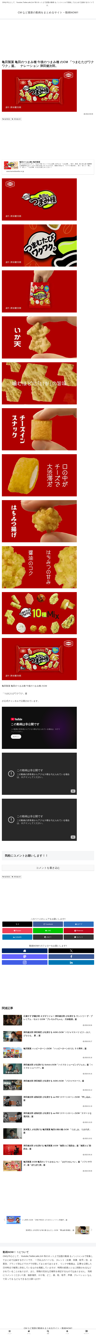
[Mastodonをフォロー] (25, 956)
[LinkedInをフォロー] (71, 962)
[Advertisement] (48, 40)
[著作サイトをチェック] (25, 950)
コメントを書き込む (48, 867)
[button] (48, 937)
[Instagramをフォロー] (25, 962)
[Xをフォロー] (71, 950)
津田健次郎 (17, 119)
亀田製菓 (7, 119)
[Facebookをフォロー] (71, 956)
